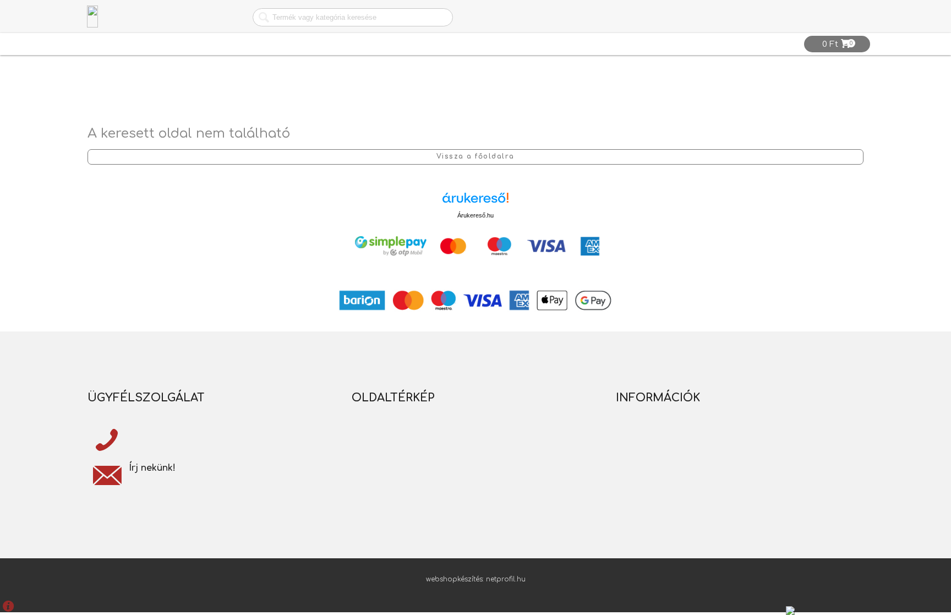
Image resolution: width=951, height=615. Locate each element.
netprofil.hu (506, 579)
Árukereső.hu (475, 215)
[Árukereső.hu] (475, 202)
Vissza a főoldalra (475, 156)
